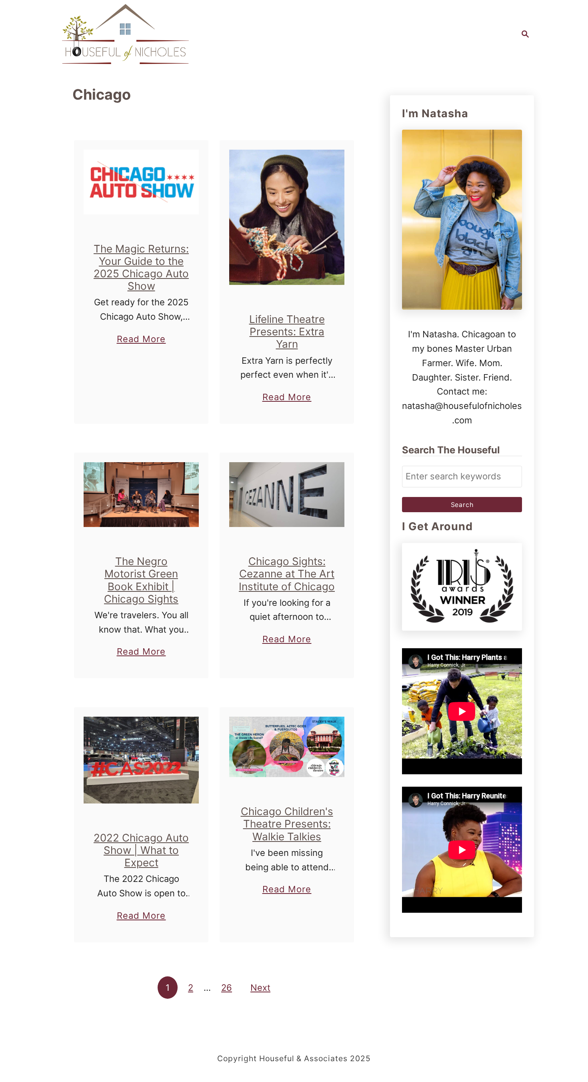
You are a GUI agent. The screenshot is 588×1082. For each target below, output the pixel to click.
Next (260, 987)
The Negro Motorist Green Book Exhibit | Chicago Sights (141, 580)
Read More (141, 340)
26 (226, 987)
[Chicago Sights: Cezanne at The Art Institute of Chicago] (287, 494)
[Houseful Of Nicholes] (125, 34)
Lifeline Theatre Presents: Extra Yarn (287, 331)
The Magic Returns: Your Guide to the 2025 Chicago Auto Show (141, 267)
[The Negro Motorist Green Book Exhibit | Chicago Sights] (141, 494)
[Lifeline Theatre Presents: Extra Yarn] (287, 217)
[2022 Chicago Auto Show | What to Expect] (141, 760)
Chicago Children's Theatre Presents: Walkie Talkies (287, 823)
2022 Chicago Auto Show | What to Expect (141, 850)
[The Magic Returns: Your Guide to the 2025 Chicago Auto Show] (141, 182)
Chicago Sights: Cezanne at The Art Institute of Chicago (287, 573)
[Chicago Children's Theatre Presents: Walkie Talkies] (287, 747)
